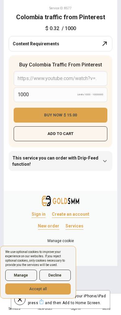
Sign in (39, 214)
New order (48, 225)
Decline (54, 275)
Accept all (38, 289)
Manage (21, 275)
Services (74, 225)
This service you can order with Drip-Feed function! (55, 161)
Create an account (70, 214)
